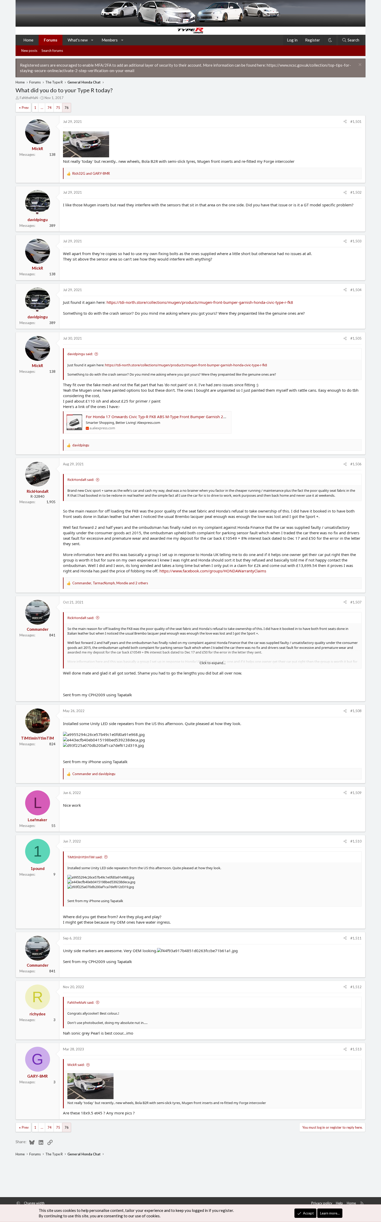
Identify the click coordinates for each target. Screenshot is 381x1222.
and (91, 173)
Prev (25, 108)
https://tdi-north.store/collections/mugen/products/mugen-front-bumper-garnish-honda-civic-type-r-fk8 (200, 302)
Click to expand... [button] (212, 663)
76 (67, 108)
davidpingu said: (80, 354)
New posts (29, 50)
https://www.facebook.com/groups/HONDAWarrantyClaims (212, 570)
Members (110, 40)
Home (28, 40)
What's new (78, 40)
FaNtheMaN (29, 98)
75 (58, 108)
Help (339, 1203)
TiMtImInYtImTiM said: (84, 857)
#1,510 (356, 841)
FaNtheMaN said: (80, 1002)
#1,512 (356, 987)
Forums (50, 40)
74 (49, 108)
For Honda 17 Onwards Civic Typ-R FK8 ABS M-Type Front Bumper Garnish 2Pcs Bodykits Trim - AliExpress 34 (184, 416)
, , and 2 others (110, 583)
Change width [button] (34, 1203)
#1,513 (356, 1049)
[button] (92, 40)
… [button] (42, 108)
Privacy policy (321, 1203)
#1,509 (356, 793)
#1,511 (356, 938)
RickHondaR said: (80, 479)
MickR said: (75, 1064)
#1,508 (356, 711)
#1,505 (356, 338)
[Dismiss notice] (359, 65)
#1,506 (356, 464)
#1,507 (356, 602)
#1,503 (356, 241)
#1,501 (356, 122)
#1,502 (356, 192)
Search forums (52, 50)
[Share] (345, 121)
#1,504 (356, 290)
